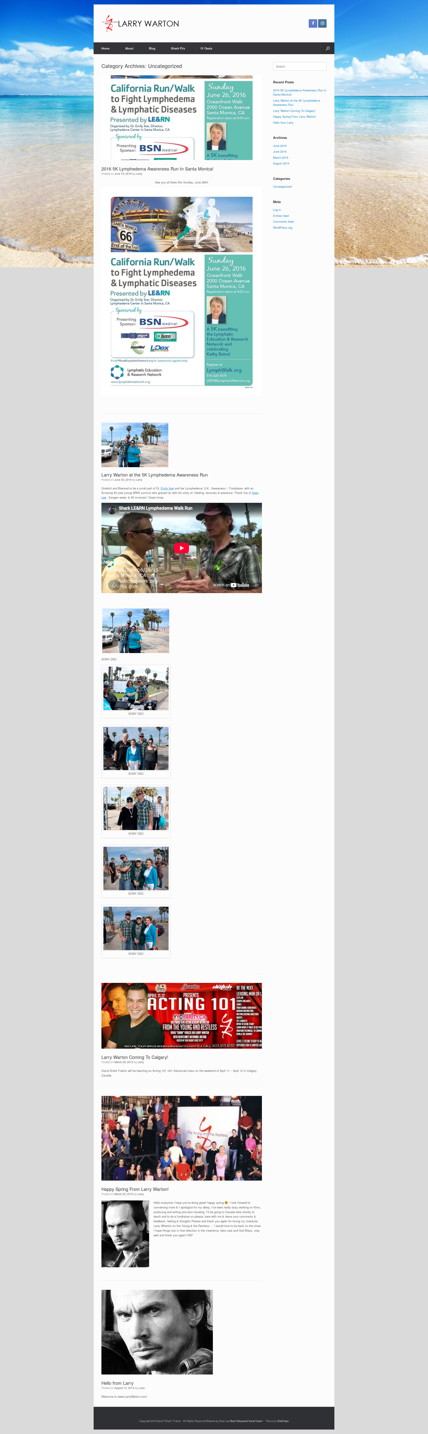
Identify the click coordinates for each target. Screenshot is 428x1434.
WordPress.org (282, 227)
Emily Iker (167, 488)
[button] (327, 48)
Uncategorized (282, 186)
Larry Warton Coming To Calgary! (134, 1057)
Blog (152, 48)
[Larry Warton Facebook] (313, 23)
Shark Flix (178, 48)
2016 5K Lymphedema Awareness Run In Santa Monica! (157, 168)
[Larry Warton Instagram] (322, 23)
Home (105, 48)
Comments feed (283, 221)
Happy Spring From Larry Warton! (135, 1189)
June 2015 (279, 151)
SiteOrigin (283, 1421)
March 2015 (280, 157)
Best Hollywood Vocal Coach (246, 1421)
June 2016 (279, 146)
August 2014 (281, 163)
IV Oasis (206, 48)
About (129, 48)
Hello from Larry (117, 1383)
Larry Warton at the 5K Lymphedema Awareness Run (154, 474)
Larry (139, 173)
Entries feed (281, 216)
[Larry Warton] (141, 23)
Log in (277, 209)
